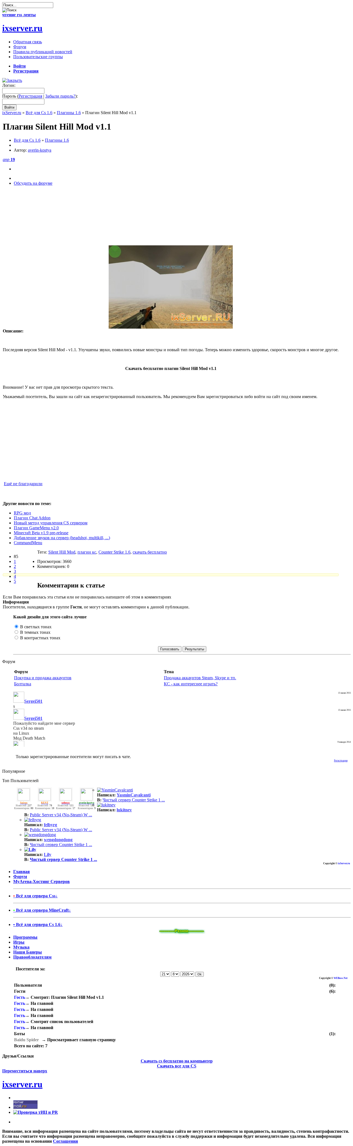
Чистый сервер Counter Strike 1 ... (134, 800)
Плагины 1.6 (69, 112)
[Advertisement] (170, 218)
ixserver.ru (22, 28)
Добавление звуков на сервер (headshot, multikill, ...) (62, 537)
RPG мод (22, 513)
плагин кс (86, 552)
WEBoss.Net (340, 978)
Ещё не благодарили (23, 483)
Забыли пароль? (60, 96)
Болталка (22, 683)
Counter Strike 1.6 (114, 552)
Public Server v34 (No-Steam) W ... (61, 814)
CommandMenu (28, 542)
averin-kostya (39, 150)
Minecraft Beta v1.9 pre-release (41, 532)
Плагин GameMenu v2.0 (36, 527)
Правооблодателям (32, 957)
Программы (25, 937)
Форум (20, 876)
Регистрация (30, 96)
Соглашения (65, 1141)
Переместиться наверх (24, 1071)
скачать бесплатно (150, 552)
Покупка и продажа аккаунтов (42, 677)
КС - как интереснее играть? (191, 683)
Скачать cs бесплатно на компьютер (177, 1061)
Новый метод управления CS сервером (50, 522)
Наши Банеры (27, 952)
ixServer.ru (11, 112)
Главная (21, 871)
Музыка (21, 947)
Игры (19, 942)
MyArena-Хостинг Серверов (41, 881)
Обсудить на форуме (33, 183)
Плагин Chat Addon (32, 518)
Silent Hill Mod (61, 552)
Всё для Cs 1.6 (39, 112)
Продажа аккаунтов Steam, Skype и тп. (200, 677)
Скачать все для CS (176, 1066)
